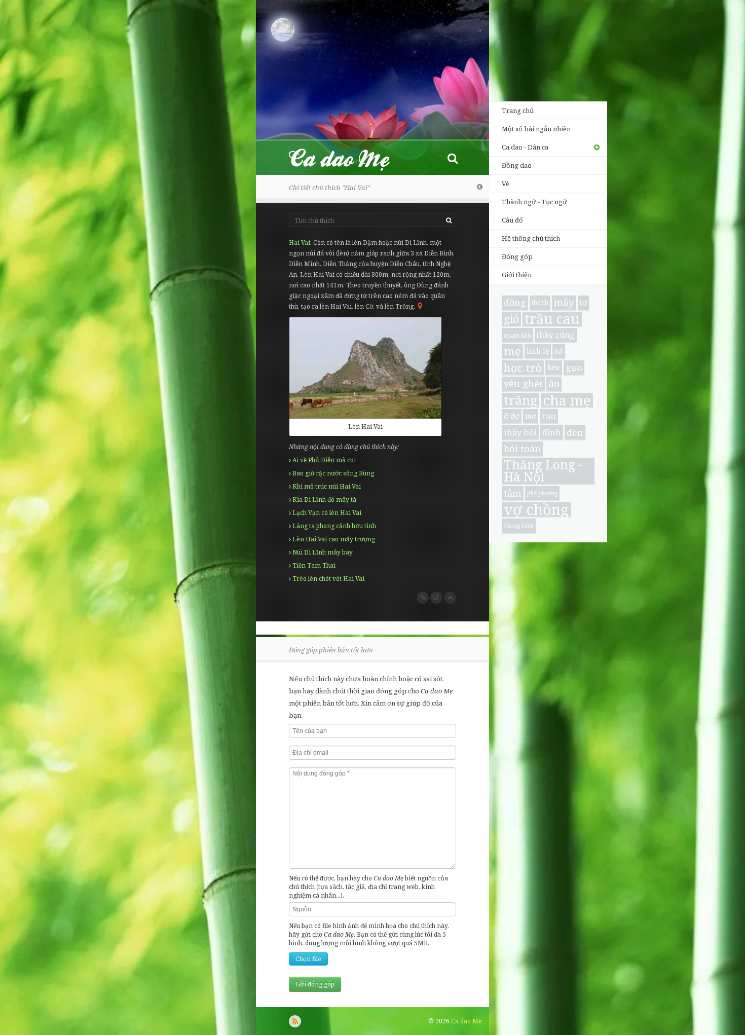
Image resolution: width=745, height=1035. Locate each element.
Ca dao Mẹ (348, 158)
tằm (513, 493)
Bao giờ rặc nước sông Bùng (333, 473)
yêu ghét (523, 383)
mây (564, 302)
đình (551, 432)
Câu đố (512, 220)
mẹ (512, 351)
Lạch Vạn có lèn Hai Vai (326, 512)
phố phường (542, 493)
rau (549, 416)
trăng (520, 400)
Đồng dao (517, 165)
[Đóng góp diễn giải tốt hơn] (436, 598)
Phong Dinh (519, 525)
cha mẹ (567, 400)
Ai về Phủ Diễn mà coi (324, 460)
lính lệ (538, 351)
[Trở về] (479, 186)
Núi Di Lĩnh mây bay (322, 552)
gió (511, 319)
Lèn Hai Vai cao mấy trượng (333, 539)
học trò (523, 367)
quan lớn (517, 335)
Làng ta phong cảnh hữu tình (334, 526)
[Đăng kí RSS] (295, 1021)
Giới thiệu (517, 274)
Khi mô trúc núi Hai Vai (326, 486)
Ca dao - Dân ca (525, 147)
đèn (575, 432)
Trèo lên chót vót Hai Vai (328, 578)
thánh (540, 302)
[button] (452, 158)
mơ (530, 416)
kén (553, 367)
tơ (583, 302)
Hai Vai (299, 242)
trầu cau (552, 319)
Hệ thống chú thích (531, 238)
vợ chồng (536, 510)
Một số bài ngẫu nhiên (536, 128)
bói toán (522, 448)
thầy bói (520, 432)
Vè (505, 183)
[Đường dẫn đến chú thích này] (423, 598)
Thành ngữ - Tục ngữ (534, 201)
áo (554, 383)
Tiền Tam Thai (314, 565)
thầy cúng (556, 335)
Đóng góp (517, 256)
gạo (574, 367)
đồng (515, 303)
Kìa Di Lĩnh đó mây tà (324, 499)
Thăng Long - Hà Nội (543, 471)
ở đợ (511, 416)
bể (558, 351)
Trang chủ (518, 110)
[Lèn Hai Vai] (365, 368)
